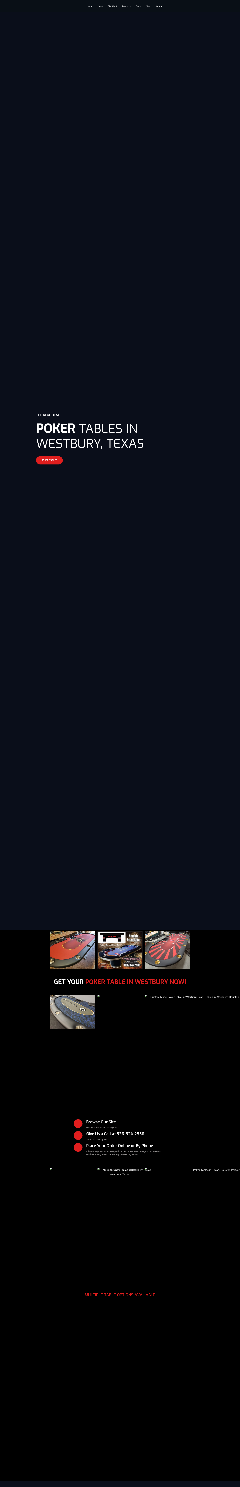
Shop (148, 6)
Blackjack (112, 6)
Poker (100, 6)
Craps (138, 6)
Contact (160, 6)
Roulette (126, 6)
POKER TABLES (49, 740)
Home (89, 6)
